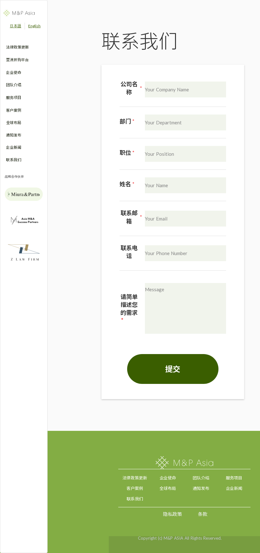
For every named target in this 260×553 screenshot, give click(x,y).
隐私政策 (172, 513)
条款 (202, 513)
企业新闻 (234, 488)
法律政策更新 (134, 478)
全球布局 (167, 488)
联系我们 (135, 499)
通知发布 (201, 488)
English (34, 25)
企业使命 (167, 478)
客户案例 (135, 488)
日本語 (15, 25)
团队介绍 (201, 478)
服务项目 (234, 478)
